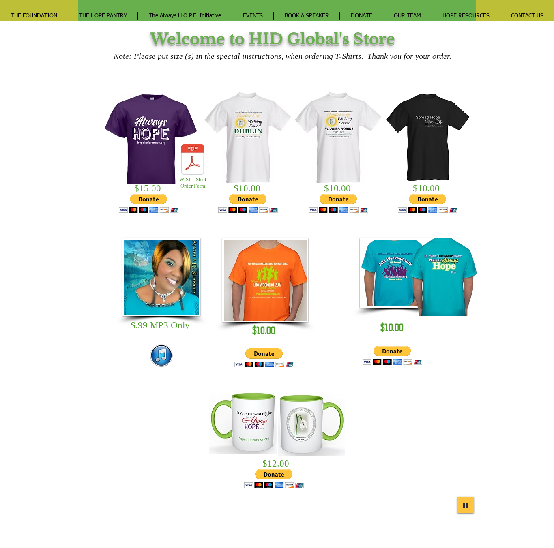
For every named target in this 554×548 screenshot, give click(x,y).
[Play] (465, 505)
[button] (148, 203)
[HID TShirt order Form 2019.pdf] (192, 160)
